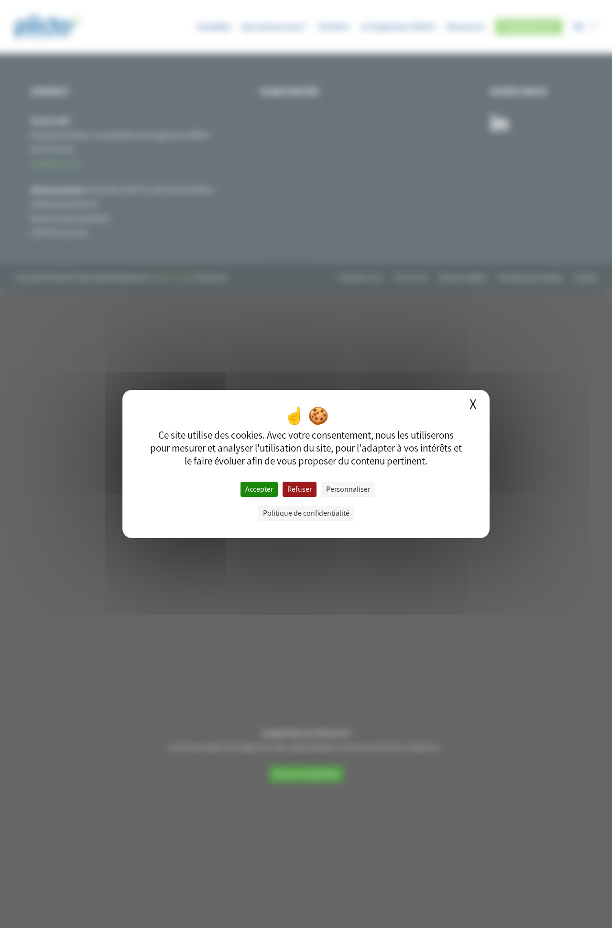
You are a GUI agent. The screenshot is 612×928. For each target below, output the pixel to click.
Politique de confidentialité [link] (306, 513)
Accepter (259, 489)
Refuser (299, 489)
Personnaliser (348, 489)
